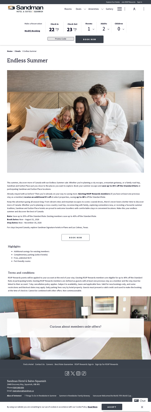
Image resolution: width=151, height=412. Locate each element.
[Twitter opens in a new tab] (73, 372)
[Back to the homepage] (25, 9)
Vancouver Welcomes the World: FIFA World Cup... (112, 395)
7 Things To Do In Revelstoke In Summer (40, 395)
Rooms (89, 23)
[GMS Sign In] (134, 9)
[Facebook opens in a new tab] (67, 372)
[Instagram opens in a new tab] (78, 372)
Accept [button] (111, 407)
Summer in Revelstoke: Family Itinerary (74, 395)
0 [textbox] (119, 28)
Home (10, 51)
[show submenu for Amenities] (102, 9)
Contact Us (40, 364)
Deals (18, 51)
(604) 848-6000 (18, 387)
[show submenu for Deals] (84, 9)
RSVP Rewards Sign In (84, 365)
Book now (75, 237)
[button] (54, 27)
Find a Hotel (28, 364)
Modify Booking (32, 30)
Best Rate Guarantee (64, 364)
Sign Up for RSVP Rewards (106, 365)
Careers (49, 364)
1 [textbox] (89, 28)
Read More (92, 407)
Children (119, 23)
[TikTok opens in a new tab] (84, 372)
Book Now (93, 39)
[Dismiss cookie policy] (142, 407)
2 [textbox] (104, 28)
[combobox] (89, 29)
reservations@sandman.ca (23, 391)
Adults (104, 23)
